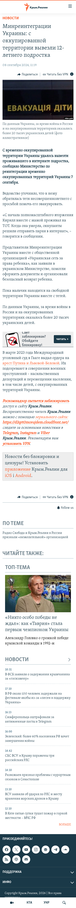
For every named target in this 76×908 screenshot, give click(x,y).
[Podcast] (16, 859)
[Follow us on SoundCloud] (65, 850)
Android (23, 476)
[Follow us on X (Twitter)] (16, 850)
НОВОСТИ (17, 660)
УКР (46, 902)
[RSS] (7, 859)
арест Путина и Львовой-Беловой (31, 363)
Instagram (28, 433)
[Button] (27, 74)
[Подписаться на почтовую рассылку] (26, 859)
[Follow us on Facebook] (7, 850)
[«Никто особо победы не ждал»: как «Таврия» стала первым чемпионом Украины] (38, 593)
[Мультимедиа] (11, 902)
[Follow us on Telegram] (55, 850)
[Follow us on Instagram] (36, 850)
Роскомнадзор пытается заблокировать (36, 401)
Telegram (10, 433)
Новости (11, 18)
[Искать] (64, 902)
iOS (8, 476)
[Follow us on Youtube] (26, 850)
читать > (62, 339)
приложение (18, 469)
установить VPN (16, 444)
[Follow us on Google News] (46, 850)
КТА (29, 902)
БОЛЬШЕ (65, 824)
